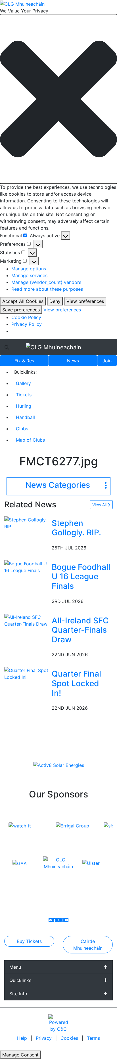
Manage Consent (20, 1055)
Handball (25, 417)
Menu (15, 967)
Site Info (18, 993)
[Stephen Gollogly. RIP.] (26, 522)
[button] (58, 99)
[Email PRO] (51, 920)
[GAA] (19, 863)
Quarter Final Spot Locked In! (76, 683)
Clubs (22, 428)
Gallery (23, 383)
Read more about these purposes (47, 289)
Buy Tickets (29, 941)
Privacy (44, 1038)
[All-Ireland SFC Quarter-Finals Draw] (26, 620)
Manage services (29, 275)
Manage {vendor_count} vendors (46, 282)
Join (107, 360)
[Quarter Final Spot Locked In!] (26, 673)
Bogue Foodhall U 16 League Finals (81, 576)
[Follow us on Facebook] (55, 920)
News (73, 360)
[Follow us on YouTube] (66, 920)
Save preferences (21, 310)
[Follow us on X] (58, 920)
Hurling (23, 406)
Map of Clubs (30, 440)
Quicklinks (20, 980)
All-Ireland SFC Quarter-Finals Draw (80, 630)
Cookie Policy (26, 317)
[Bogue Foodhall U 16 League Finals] (26, 566)
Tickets (24, 394)
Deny (54, 301)
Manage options (28, 268)
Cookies (69, 1038)
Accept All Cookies (22, 301)
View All (100, 504)
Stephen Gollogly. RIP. (76, 528)
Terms (93, 1038)
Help (22, 1038)
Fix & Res (24, 360)
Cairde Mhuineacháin (88, 944)
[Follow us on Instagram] (62, 920)
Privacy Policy (26, 324)
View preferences (85, 301)
